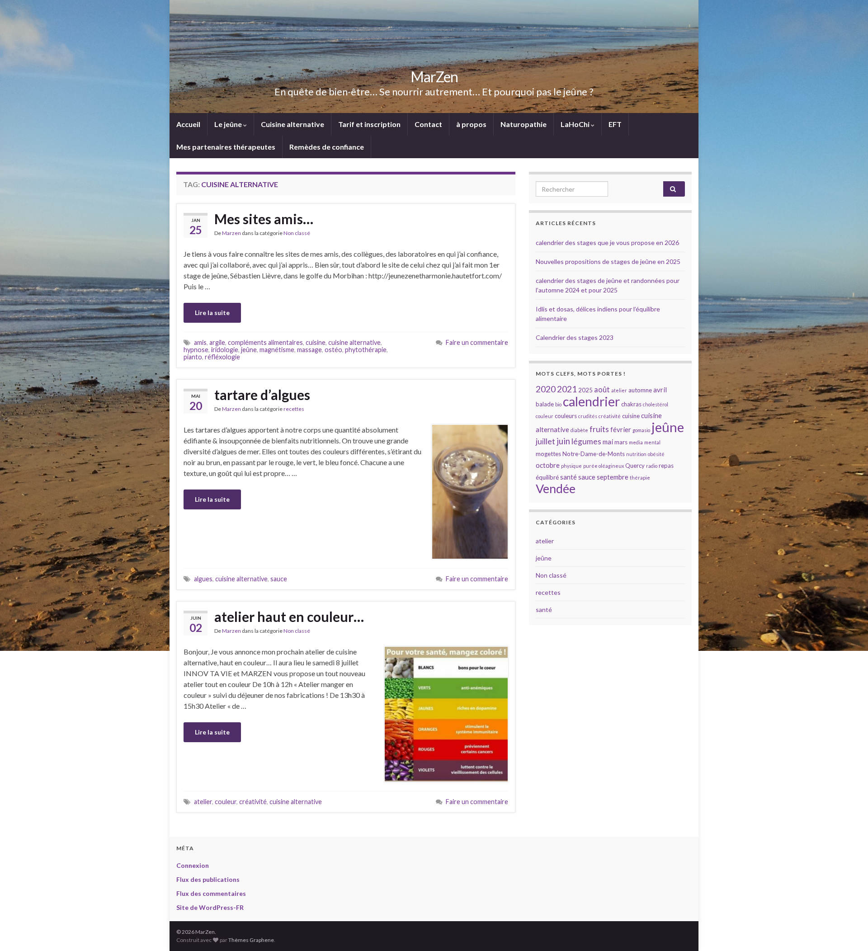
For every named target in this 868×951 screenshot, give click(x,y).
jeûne (249, 349)
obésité (656, 454)
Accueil (188, 124)
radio (651, 466)
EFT (615, 124)
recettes (293, 408)
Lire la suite (212, 312)
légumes (586, 441)
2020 (546, 389)
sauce (278, 579)
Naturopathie (523, 124)
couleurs (566, 415)
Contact (428, 124)
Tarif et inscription (369, 124)
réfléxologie (222, 357)
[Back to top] (847, 930)
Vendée (556, 488)
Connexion (192, 865)
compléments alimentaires (265, 342)
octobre (548, 465)
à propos (471, 124)
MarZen (434, 76)
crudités (587, 416)
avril (660, 390)
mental (652, 442)
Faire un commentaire (477, 342)
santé (568, 477)
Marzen (231, 233)
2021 (567, 389)
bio (558, 404)
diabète (579, 430)
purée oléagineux (603, 466)
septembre (612, 477)
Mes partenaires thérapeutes (225, 146)
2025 (585, 390)
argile (217, 342)
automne (640, 390)
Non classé (296, 233)
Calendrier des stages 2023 (574, 337)
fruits (599, 429)
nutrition (636, 454)
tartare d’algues (262, 394)
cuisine (316, 342)
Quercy (635, 465)
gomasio (641, 430)
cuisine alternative (354, 342)
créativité (253, 801)
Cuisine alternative (292, 124)
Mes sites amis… (263, 219)
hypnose (196, 349)
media (636, 442)
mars (620, 442)
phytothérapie (366, 349)
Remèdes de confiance (326, 146)
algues (203, 579)
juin (563, 441)
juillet (545, 441)
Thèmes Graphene (251, 940)
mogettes (548, 453)
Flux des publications (208, 879)
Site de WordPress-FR (210, 907)
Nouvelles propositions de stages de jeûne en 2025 (608, 261)
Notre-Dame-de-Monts (593, 453)
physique (571, 466)
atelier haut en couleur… (289, 616)
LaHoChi (576, 124)
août (602, 389)
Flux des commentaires (211, 893)
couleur (225, 801)
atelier (203, 801)
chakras (631, 404)
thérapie (640, 477)
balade (545, 404)
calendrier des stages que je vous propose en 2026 (607, 242)
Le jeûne (228, 124)
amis (200, 342)
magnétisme (276, 349)
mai (608, 442)
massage (309, 349)
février (620, 429)
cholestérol (655, 404)
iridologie (224, 349)
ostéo (333, 349)
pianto (193, 357)
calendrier (591, 401)
